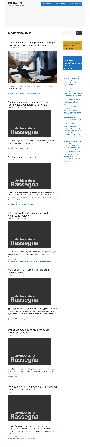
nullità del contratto (22, 378)
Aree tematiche (47, 3)
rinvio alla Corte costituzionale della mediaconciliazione (30, 261)
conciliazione (12, 93)
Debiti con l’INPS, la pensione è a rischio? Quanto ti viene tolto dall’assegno (72, 84)
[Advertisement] (45, 17)
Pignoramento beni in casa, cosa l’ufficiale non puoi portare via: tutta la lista (72, 89)
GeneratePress (21, 445)
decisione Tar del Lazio (22, 319)
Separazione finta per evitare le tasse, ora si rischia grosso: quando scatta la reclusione (71, 101)
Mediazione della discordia (22, 157)
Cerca (78, 33)
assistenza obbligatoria (15, 148)
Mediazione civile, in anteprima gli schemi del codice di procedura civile (32, 388)
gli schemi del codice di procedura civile (18, 438)
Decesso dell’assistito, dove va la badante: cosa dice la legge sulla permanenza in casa (72, 141)
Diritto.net (15, 3)
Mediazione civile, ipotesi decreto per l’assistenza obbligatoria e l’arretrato (28, 103)
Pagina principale (60, 3)
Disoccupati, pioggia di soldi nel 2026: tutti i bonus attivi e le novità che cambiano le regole (72, 136)
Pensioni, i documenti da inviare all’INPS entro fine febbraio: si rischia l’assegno (71, 78)
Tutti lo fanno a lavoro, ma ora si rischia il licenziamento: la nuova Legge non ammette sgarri (72, 147)
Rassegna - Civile (13, 147)
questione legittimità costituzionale (45, 319)
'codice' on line (13, 319)
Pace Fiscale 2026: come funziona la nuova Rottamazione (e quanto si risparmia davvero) (72, 130)
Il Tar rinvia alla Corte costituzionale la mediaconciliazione (28, 214)
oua (36, 319)
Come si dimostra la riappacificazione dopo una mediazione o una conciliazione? (31, 44)
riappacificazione (39, 93)
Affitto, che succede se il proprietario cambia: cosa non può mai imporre (72, 106)
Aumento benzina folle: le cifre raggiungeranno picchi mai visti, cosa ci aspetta (71, 160)
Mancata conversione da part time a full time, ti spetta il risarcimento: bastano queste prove (72, 95)
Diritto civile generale (14, 91)
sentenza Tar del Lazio (47, 261)
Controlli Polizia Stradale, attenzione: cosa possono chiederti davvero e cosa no (70, 125)
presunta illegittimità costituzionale (25, 204)
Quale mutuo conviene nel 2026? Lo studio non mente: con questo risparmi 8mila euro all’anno (72, 112)
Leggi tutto (24, 199)
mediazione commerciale (29, 93)
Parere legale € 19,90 (75, 3)
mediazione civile (19, 93)
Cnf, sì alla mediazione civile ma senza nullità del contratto (28, 331)
